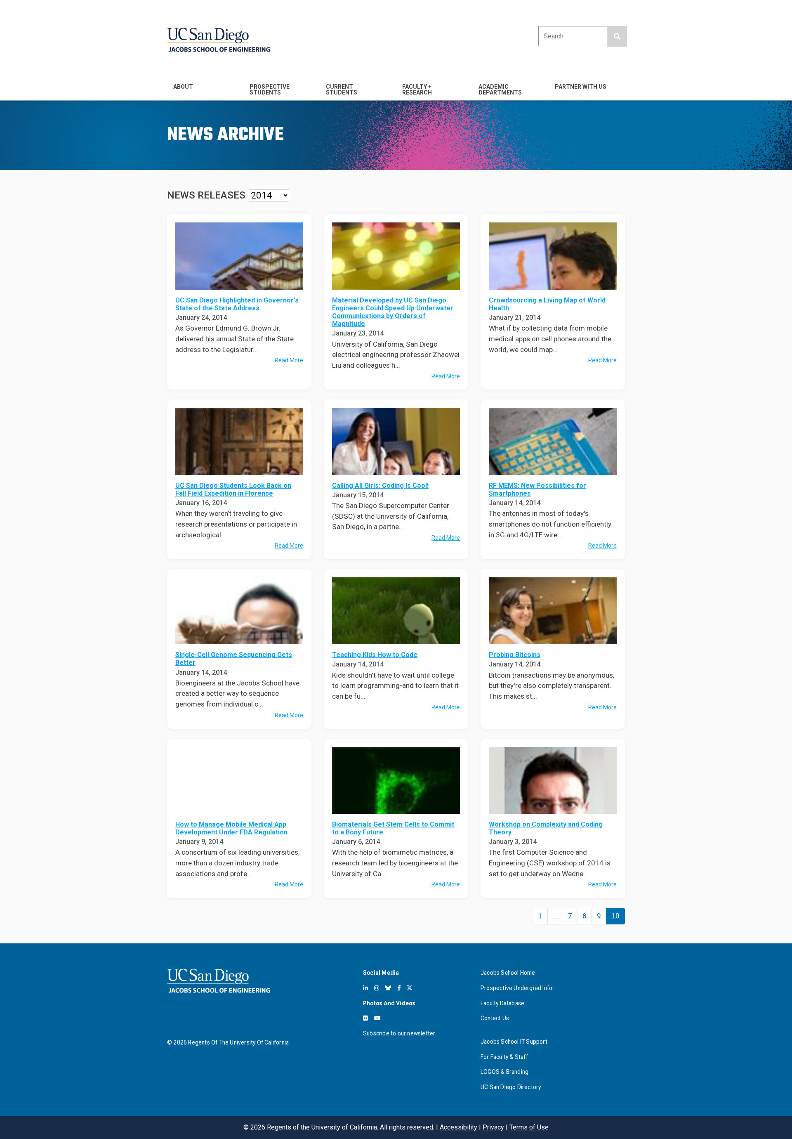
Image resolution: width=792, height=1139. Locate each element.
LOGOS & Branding (504, 1071)
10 (615, 916)
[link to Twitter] (409, 988)
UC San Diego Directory (511, 1087)
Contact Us (495, 1018)
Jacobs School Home (508, 972)
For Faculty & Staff (504, 1057)
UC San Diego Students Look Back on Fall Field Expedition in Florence (233, 489)
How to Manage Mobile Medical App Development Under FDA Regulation (231, 828)
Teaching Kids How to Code (374, 655)
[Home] (218, 40)
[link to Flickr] (365, 1018)
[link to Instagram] (376, 988)
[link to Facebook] (399, 988)
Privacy (493, 1127)
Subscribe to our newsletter (399, 1033)
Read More (289, 360)
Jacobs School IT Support (514, 1041)
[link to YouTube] (377, 1018)
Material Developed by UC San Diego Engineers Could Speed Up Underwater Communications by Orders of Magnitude (392, 312)
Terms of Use (529, 1127)
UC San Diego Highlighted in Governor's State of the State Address (237, 304)
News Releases (206, 195)
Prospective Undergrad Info (516, 988)
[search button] (617, 36)
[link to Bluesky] (388, 988)
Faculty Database (502, 1003)
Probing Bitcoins (514, 655)
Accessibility (458, 1127)
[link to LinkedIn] (365, 988)
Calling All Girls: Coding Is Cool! (380, 485)
